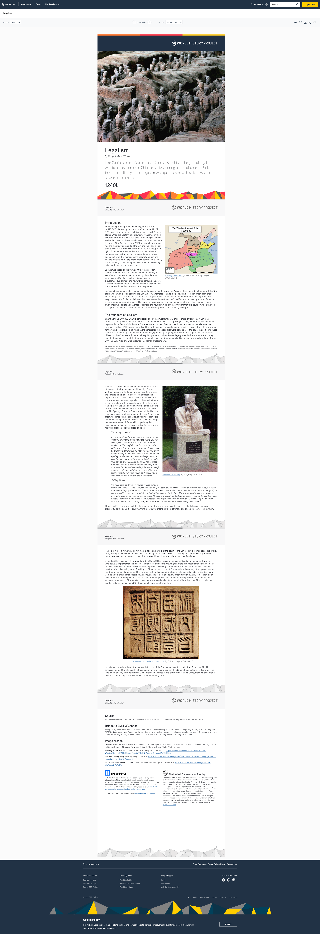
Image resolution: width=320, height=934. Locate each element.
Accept (228, 924)
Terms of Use (92, 928)
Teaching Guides (126, 880)
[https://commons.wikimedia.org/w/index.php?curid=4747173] (146, 661)
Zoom (161, 22)
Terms (214, 897)
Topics (38, 4)
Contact (232, 897)
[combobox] (281, 4)
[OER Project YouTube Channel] (228, 880)
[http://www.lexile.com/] (169, 804)
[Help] (266, 4)
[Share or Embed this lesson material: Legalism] (310, 22)
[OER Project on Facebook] (223, 880)
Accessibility (192, 897)
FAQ (163, 880)
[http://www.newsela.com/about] (144, 793)
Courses (25, 4)
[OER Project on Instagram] (233, 880)
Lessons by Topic (89, 884)
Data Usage (204, 897)
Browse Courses (89, 880)
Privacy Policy (109, 928)
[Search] (297, 4)
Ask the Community (169, 887)
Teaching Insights (126, 887)
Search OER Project (90, 887)
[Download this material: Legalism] (305, 22)
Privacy (223, 897)
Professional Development (130, 884)
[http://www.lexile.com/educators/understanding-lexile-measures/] (153, 787)
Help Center (165, 884)
